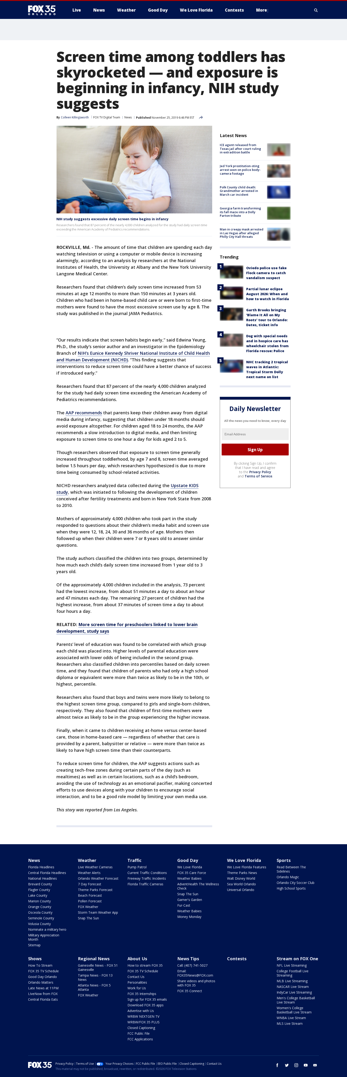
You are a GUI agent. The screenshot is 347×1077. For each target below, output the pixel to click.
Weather (87, 860)
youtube (305, 1065)
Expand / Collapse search (316, 10)
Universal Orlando (240, 889)
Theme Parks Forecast (95, 889)
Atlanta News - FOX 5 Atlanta (94, 987)
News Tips (188, 958)
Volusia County (39, 923)
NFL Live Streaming (292, 965)
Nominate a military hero (47, 929)
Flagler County (39, 889)
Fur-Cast (183, 905)
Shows (35, 958)
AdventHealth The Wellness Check (198, 886)
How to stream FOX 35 (145, 965)
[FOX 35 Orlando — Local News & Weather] (43, 10)
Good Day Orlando (42, 976)
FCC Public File (138, 1033)
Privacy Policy (260, 472)
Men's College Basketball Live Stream (296, 1000)
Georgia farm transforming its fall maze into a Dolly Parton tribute (240, 212)
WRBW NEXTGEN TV (143, 1016)
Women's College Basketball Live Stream (294, 1010)
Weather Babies (189, 878)
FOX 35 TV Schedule (43, 971)
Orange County (39, 906)
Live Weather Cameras (95, 867)
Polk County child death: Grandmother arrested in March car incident (239, 191)
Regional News (94, 958)
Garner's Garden (189, 899)
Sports (284, 860)
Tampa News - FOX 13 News (95, 977)
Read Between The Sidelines (291, 869)
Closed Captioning (141, 1027)
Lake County (37, 895)
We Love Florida (189, 867)
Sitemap (34, 945)
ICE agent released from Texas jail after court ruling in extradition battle (240, 148)
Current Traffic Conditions (147, 872)
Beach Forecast (90, 895)
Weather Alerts (89, 872)
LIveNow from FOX (43, 993)
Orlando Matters (40, 982)
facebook (277, 1065)
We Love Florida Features (246, 867)
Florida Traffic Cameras (145, 884)
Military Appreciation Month (43, 937)
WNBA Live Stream (291, 1018)
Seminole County (41, 918)
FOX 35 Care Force (191, 872)
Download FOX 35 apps (145, 1005)
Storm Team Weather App (98, 912)
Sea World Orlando (241, 884)
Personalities (137, 982)
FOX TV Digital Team (106, 117)
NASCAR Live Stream (293, 986)
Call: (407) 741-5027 (192, 965)
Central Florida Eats (43, 999)
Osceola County (40, 912)
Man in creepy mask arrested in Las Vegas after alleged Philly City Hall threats (241, 233)
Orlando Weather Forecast (98, 878)
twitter (287, 1065)
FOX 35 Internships (141, 993)
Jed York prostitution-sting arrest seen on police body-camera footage (240, 169)
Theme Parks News (242, 872)
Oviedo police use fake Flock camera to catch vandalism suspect (266, 273)
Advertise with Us (140, 1010)
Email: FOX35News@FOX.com (195, 973)
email (315, 1065)
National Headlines (42, 878)
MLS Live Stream (290, 1023)
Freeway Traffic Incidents (146, 878)
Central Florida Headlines (47, 872)
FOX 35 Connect (189, 991)
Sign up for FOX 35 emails (147, 999)
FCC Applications (140, 1039)
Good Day (187, 860)
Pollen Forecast (90, 901)
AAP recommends (84, 412)
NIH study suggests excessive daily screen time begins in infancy (112, 219)
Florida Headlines (41, 867)
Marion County (39, 901)
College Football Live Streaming (293, 973)
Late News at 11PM (43, 988)
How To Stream (40, 965)
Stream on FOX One (297, 958)
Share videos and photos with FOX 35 (196, 983)
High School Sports (291, 888)
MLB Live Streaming (292, 981)
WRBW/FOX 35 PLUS (143, 1022)
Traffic (134, 860)
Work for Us (136, 988)
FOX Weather (88, 906)
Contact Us (135, 976)
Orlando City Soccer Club (295, 882)
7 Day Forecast (89, 884)
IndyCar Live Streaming (294, 992)
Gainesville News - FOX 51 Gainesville (98, 967)
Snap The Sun (88, 918)
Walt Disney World (241, 878)
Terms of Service (258, 476)
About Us (137, 958)
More (261, 10)
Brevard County (40, 884)
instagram (296, 1065)
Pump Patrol (137, 867)
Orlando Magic (288, 877)
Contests (236, 958)
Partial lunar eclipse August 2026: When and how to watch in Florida (267, 294)
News (128, 117)
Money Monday (189, 916)
